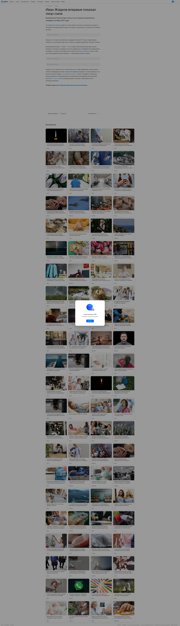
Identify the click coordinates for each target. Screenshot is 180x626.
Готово (90, 321)
